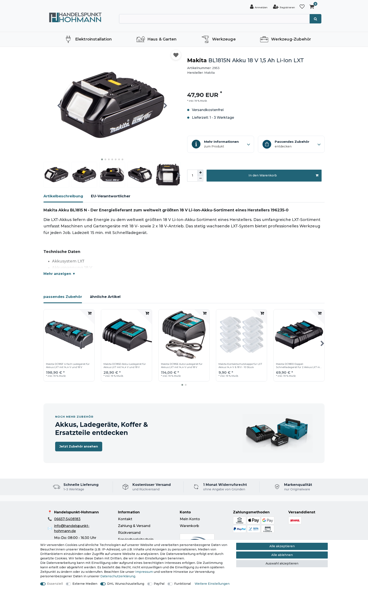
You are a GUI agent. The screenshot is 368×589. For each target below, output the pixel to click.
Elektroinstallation (93, 39)
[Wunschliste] (302, 7)
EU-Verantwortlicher (110, 196)
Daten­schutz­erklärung (117, 576)
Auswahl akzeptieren (282, 563)
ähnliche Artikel (105, 296)
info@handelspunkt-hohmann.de (71, 528)
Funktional (182, 584)
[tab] (63, 197)
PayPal (159, 584)
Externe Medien (84, 584)
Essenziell (55, 584)
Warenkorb (189, 526)
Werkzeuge (224, 39)
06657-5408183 (67, 519)
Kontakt (125, 519)
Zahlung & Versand (134, 526)
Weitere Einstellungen (212, 584)
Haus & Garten (162, 39)
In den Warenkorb (263, 175)
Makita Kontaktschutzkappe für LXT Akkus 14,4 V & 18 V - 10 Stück (240, 365)
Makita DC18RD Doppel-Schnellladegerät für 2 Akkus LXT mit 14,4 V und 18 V (298, 365)
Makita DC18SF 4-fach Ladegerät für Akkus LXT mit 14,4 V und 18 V (68, 365)
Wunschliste (176, 55)
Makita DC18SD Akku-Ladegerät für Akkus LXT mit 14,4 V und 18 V (125, 365)
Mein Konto (190, 519)
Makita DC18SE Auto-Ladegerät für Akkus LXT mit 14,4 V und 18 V (182, 365)
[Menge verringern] (200, 179)
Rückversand (129, 533)
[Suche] (315, 18)
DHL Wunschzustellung (125, 584)
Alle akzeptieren (282, 546)
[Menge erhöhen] (200, 173)
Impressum (144, 572)
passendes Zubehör (62, 296)
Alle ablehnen (282, 555)
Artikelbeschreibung (63, 196)
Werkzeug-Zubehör (291, 39)
